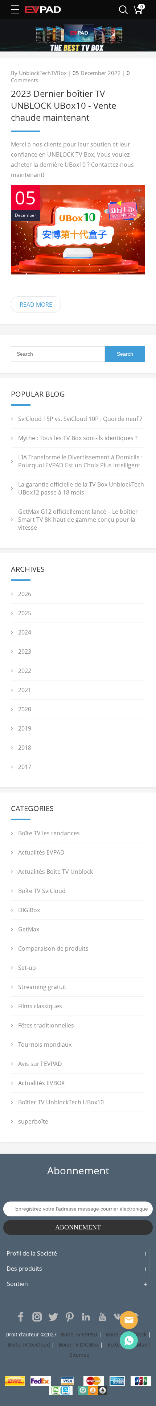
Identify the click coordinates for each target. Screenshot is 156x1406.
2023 (24, 652)
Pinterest (69, 1317)
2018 (24, 748)
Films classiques (40, 1006)
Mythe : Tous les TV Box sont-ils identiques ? (77, 438)
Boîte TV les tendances (49, 833)
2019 (24, 728)
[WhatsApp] (129, 1340)
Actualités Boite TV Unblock (55, 872)
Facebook (20, 1317)
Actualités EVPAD (41, 852)
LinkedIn (86, 1317)
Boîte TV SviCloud (42, 891)
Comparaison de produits (53, 948)
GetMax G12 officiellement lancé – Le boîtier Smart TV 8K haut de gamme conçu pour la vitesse (78, 520)
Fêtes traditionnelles (46, 1025)
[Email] (129, 1320)
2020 (24, 709)
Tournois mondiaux (44, 1045)
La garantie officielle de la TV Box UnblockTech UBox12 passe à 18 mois (81, 488)
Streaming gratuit (42, 987)
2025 (24, 613)
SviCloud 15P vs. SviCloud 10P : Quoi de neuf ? (80, 419)
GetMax (28, 929)
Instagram (37, 1317)
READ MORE (36, 305)
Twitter (53, 1317)
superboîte (33, 1121)
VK (118, 1317)
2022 (24, 671)
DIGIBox (29, 910)
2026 (24, 594)
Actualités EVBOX (41, 1083)
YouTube (102, 1317)
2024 (24, 632)
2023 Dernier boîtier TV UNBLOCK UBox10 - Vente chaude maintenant (63, 105)
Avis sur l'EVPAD (40, 1064)
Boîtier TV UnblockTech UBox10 (61, 1102)
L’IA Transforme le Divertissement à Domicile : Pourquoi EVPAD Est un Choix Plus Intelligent (80, 461)
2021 (24, 690)
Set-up (27, 968)
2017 (24, 767)
